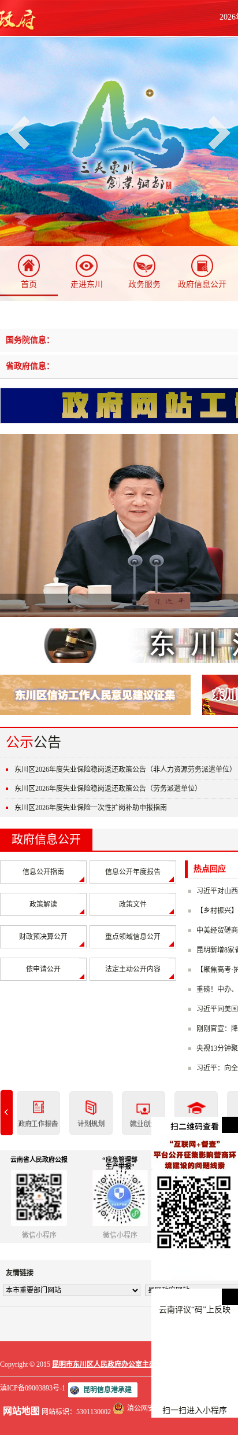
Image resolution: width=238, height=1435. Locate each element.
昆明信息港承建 (107, 1390)
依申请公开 (43, 969)
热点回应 (210, 868)
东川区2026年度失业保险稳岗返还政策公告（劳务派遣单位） (108, 789)
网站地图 (21, 1411)
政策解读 (43, 904)
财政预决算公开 (43, 937)
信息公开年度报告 (133, 872)
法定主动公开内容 (133, 969)
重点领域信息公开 (133, 937)
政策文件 (133, 904)
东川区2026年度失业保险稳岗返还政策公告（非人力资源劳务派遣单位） (125, 770)
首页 (29, 284)
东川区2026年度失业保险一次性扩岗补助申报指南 (90, 808)
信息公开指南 (43, 872)
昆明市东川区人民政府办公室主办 (104, 1364)
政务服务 (144, 284)
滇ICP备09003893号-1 (32, 1388)
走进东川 (86, 284)
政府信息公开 (202, 284)
